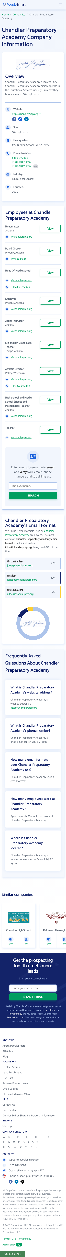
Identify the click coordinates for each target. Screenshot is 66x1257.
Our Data (8, 1078)
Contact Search (11, 1067)
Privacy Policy (15, 1014)
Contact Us (9, 1105)
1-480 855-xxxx (20, 158)
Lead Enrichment (12, 1072)
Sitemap (7, 1126)
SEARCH (33, 495)
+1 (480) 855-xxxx (21, 162)
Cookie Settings (12, 1254)
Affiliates (8, 1051)
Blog (5, 1056)
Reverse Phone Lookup (16, 1083)
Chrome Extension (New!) (17, 1094)
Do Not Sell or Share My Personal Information (29, 1115)
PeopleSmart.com (15, 1018)
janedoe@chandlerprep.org (22, 580)
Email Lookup (10, 1089)
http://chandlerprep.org (25, 114)
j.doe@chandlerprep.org (20, 594)
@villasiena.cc (18, 259)
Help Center (9, 1110)
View (50, 228)
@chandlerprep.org (21, 237)
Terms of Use (48, 1010)
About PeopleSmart (14, 1046)
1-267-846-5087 (17, 1165)
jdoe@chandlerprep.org (20, 566)
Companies (19, 14)
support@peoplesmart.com (24, 1159)
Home (5, 14)
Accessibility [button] (9, 1245)
